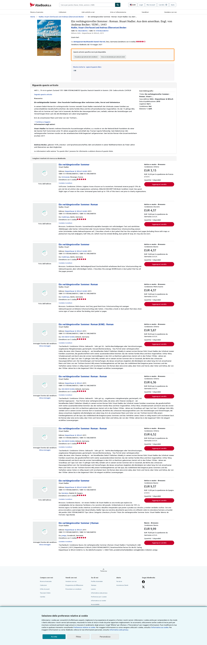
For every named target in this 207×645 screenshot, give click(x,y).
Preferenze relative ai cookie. (84, 627)
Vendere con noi (170, 12)
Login (141, 5)
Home (32, 17)
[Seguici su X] (143, 587)
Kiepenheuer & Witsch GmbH (76, 171)
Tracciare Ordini (45, 593)
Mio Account (151, 5)
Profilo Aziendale (97, 581)
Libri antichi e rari (88, 12)
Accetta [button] (54, 637)
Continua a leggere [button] (43, 122)
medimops (65, 217)
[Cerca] (117, 5)
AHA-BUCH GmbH (68, 337)
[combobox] (87, 5)
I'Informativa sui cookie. (160, 627)
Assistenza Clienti (122, 585)
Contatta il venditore (65, 183)
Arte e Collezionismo (118, 12)
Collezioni (62, 12)
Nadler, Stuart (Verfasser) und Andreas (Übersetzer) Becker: (61, 17)
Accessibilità (95, 604)
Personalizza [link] (105, 637)
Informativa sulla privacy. (119, 630)
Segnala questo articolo (43, 94)
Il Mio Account (44, 589)
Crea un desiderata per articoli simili (113, 57)
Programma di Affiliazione (74, 585)
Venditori (145, 12)
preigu (63, 535)
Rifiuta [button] (78, 637)
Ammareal (65, 177)
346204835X (82, 31)
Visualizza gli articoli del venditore (86, 57)
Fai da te (119, 581)
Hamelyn (64, 493)
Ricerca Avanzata (36, 12)
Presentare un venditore (73, 589)
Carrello (42, 597)
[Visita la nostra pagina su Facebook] (143, 582)
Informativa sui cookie (98, 600)
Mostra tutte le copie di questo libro (87, 67)
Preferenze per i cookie (99, 597)
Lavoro (93, 589)
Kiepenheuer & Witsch (73, 331)
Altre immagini (44, 346)
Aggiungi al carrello (159, 184)
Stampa (93, 585)
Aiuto (173, 5)
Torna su (103, 571)
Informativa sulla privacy (99, 593)
